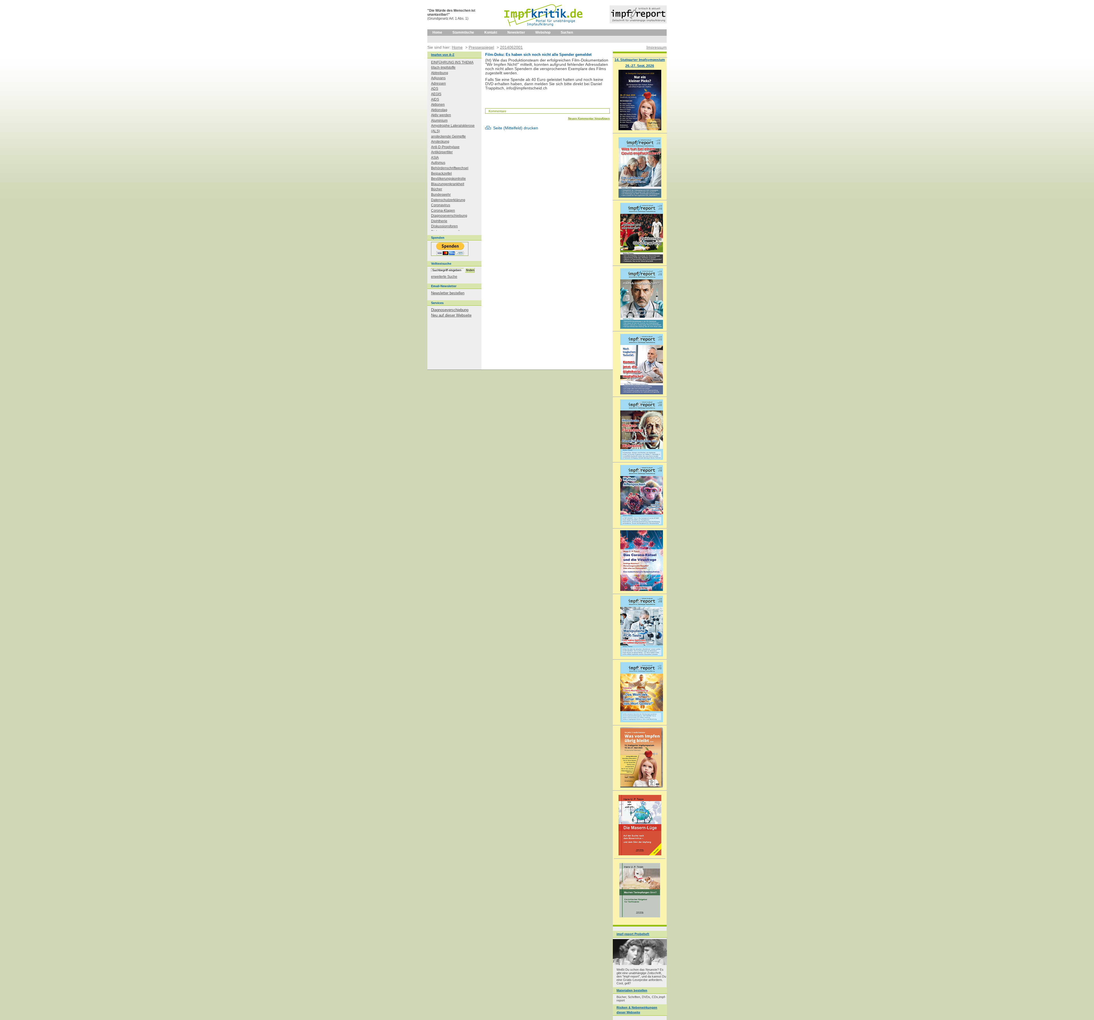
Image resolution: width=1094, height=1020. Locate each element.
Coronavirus (440, 205)
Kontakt (490, 32)
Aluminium (439, 121)
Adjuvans (438, 78)
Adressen (438, 83)
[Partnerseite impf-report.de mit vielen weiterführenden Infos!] (638, 22)
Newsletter (516, 32)
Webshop (542, 32)
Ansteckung (440, 142)
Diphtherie (439, 221)
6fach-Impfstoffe (443, 68)
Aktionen (438, 105)
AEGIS (436, 94)
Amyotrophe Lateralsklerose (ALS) (453, 128)
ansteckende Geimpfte (448, 136)
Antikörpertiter (442, 152)
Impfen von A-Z (442, 54)
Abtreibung (439, 73)
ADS (434, 89)
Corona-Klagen (443, 211)
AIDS (435, 99)
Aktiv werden (441, 115)
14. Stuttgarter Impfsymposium (640, 60)
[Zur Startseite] (544, 28)
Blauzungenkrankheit (447, 184)
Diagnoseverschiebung (449, 216)
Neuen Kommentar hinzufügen (589, 118)
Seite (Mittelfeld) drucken (515, 128)
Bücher (436, 189)
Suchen (567, 32)
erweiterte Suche (444, 277)
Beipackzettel (441, 174)
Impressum (656, 47)
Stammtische (463, 32)
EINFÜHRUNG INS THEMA (452, 62)
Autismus (438, 163)
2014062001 (511, 47)
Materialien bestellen (632, 990)
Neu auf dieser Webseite (451, 315)
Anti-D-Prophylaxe (445, 147)
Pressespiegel (481, 47)
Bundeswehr (441, 195)
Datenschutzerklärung (448, 200)
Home (437, 32)
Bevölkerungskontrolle (448, 179)
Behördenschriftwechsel (449, 168)
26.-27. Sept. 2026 (639, 66)
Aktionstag (439, 110)
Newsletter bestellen (447, 293)
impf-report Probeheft (633, 934)
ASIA (435, 158)
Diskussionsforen (444, 226)
